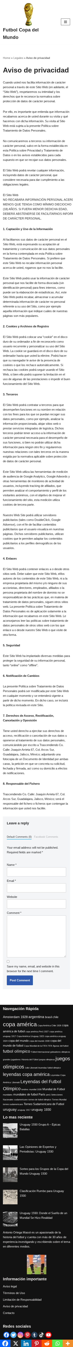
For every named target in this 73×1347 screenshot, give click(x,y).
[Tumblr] (34, 1335)
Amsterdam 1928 (15, 1017)
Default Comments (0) (19, 836)
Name (12, 864)
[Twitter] (13, 1335)
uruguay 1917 (24, 1110)
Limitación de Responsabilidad (22, 1299)
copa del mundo (18, 1040)
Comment (14, 912)
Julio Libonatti (31, 1068)
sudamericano (21, 1099)
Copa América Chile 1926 (49, 1025)
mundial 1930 (35, 1089)
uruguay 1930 (41, 1109)
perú (48, 1095)
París (42, 1094)
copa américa (20, 1024)
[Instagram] (20, 1335)
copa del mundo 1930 (39, 1041)
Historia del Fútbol (29, 1059)
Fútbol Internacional (40, 1052)
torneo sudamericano (13, 1104)
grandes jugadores (12, 1059)
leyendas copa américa (26, 1074)
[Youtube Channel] (48, 1335)
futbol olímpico (16, 1051)
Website (12, 896)
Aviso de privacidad (15, 1306)
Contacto (8, 1313)
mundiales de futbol (25, 1094)
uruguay (10, 1109)
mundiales (7, 1095)
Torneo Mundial (59, 1099)
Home (6, 57)
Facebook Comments (46, 836)
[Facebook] (6, 1335)
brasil (48, 1017)
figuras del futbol (60, 1046)
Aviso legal (10, 1286)
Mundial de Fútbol (53, 1089)
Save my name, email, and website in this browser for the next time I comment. (33, 969)
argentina (36, 1017)
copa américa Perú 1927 (37, 1031)
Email (11, 880)
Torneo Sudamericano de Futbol (44, 1104)
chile (55, 1017)
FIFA (50, 1046)
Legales (18, 57)
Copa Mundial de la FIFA (35, 1046)
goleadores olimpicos (60, 1052)
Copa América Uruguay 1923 (30, 1036)
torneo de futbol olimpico (39, 1099)
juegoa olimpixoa (47, 1059)
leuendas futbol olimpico (49, 1068)
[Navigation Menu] (65, 22)
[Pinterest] (27, 1335)
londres (24, 1089)
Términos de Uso (14, 1293)
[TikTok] (41, 1335)
